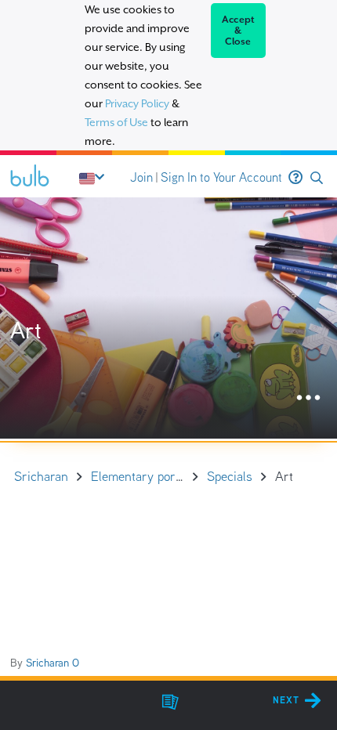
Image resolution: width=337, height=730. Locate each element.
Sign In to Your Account (221, 177)
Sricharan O (52, 662)
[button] (316, 178)
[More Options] (308, 398)
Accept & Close (238, 30)
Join (141, 177)
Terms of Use (116, 122)
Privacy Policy (137, 103)
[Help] (295, 177)
